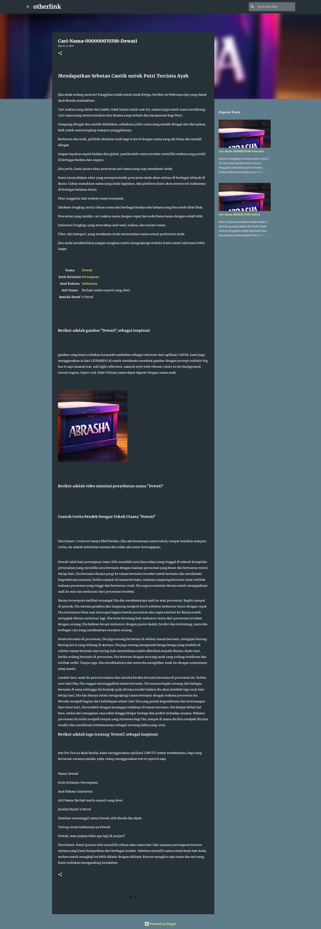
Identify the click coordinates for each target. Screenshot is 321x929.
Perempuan (90, 277)
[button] (60, 53)
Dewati (87, 270)
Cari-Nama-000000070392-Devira (239, 214)
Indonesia (89, 283)
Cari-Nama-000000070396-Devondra (241, 151)
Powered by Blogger (162, 923)
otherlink (47, 6)
